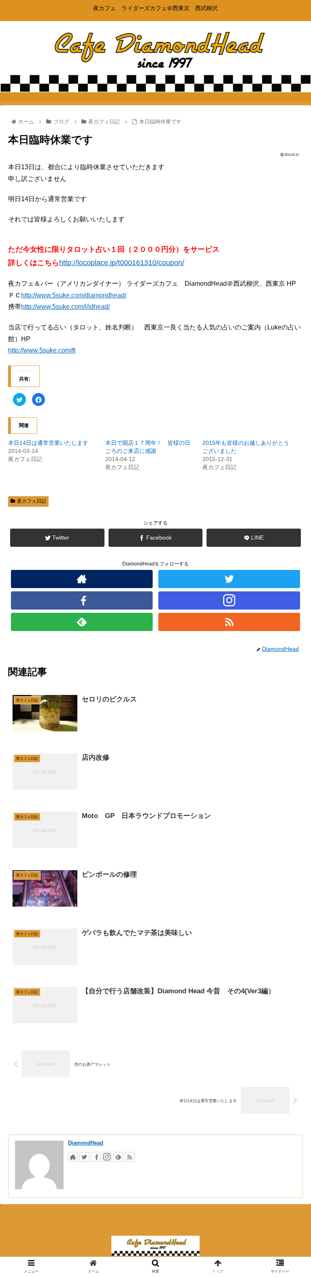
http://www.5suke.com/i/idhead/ (65, 306)
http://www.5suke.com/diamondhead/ (73, 295)
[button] (287, 887)
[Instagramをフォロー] (229, 600)
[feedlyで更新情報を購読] (81, 622)
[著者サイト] (81, 579)
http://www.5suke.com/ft (41, 350)
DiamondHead (85, 1143)
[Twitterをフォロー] (229, 579)
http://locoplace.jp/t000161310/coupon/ (121, 263)
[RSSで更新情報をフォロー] (229, 622)
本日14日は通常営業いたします (48, 443)
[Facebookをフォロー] (81, 600)
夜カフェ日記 (31, 501)
